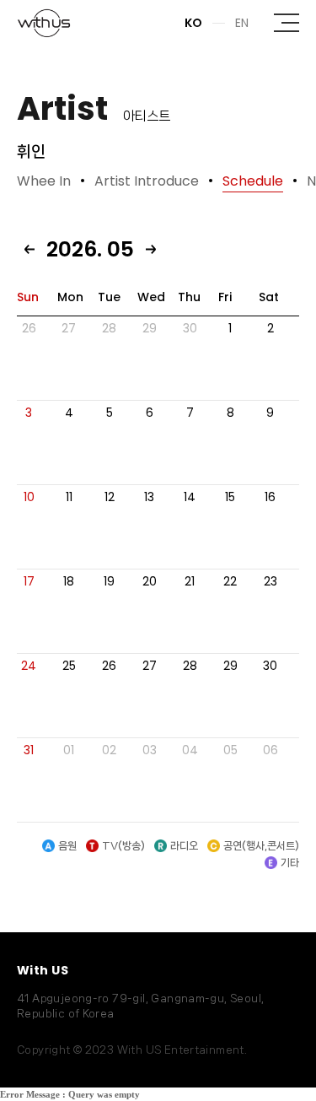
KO (193, 22)
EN (242, 22)
